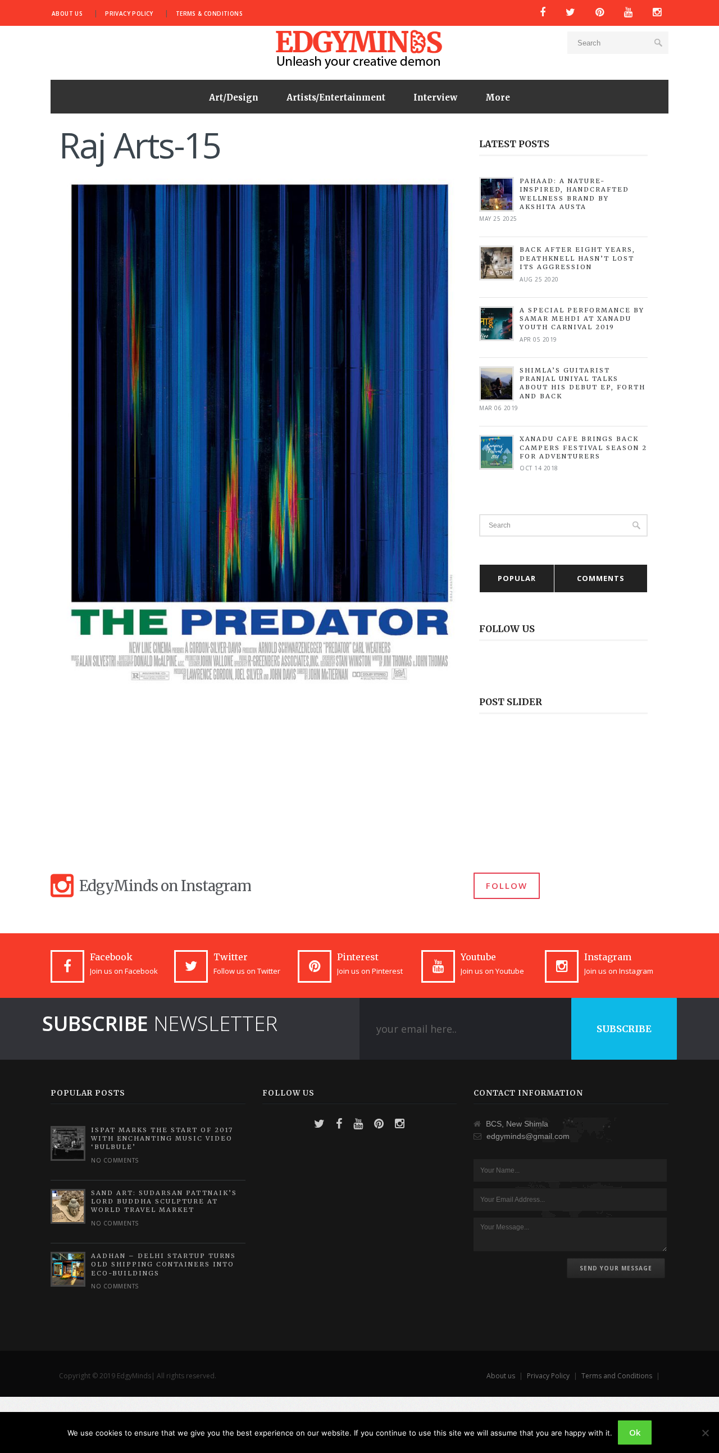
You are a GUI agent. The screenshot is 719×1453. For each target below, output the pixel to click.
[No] (705, 1432)
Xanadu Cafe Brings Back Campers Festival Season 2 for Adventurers (583, 447)
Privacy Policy (129, 13)
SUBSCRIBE (624, 1028)
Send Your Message (616, 1268)
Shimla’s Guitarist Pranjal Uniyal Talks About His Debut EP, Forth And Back (582, 383)
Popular (517, 578)
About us (67, 13)
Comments (601, 578)
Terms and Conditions (616, 1376)
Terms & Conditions (209, 13)
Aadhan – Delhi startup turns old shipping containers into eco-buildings (163, 1264)
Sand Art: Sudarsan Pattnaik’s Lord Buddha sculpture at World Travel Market (164, 1201)
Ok (634, 1432)
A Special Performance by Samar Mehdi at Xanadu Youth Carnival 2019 (582, 319)
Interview (435, 97)
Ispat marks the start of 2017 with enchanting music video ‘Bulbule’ (162, 1138)
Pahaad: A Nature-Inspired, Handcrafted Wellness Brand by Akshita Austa (574, 194)
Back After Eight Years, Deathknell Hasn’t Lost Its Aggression (577, 258)
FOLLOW (506, 885)
